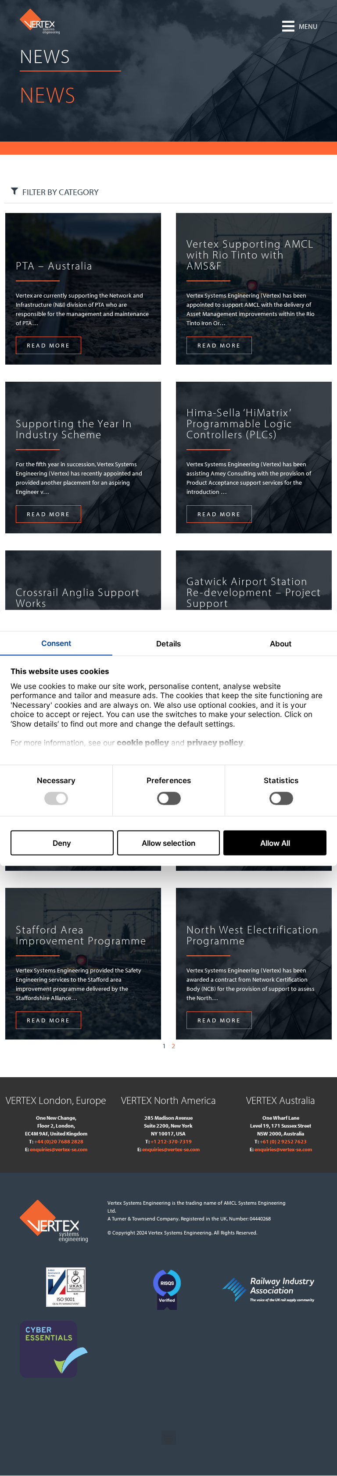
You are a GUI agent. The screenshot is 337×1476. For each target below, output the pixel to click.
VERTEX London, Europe (56, 1100)
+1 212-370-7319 (171, 1141)
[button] (299, 26)
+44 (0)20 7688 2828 (58, 1141)
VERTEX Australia (280, 1100)
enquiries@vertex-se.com (58, 1149)
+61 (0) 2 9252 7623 (283, 1141)
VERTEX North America (168, 1100)
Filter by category (60, 191)
